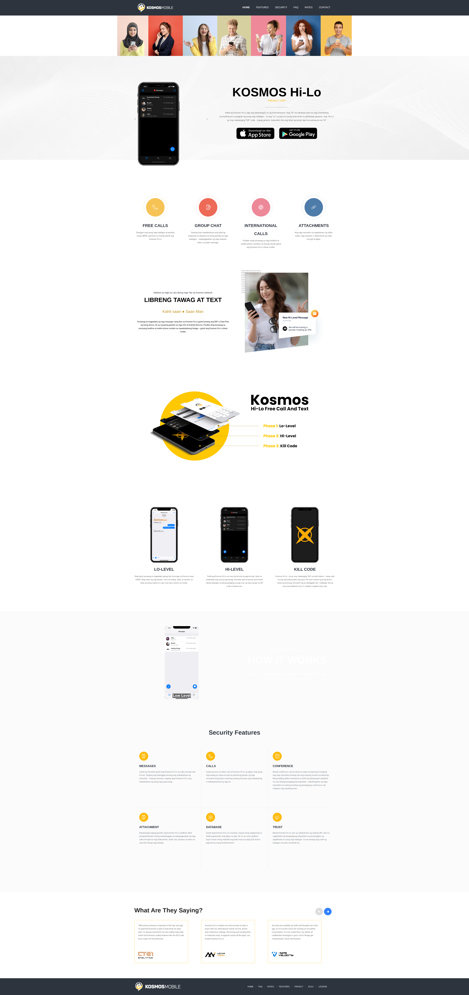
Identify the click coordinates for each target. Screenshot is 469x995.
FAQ (295, 7)
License (323, 987)
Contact (324, 7)
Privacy (299, 987)
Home (246, 7)
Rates (309, 7)
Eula (311, 987)
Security (281, 7)
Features (262, 7)
